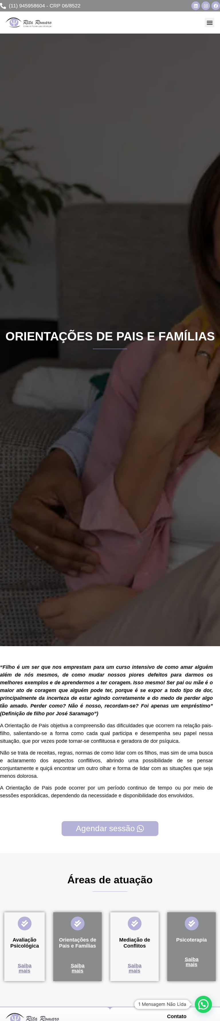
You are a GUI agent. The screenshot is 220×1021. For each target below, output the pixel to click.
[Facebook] (215, 5)
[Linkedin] (195, 5)
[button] (209, 22)
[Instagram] (205, 5)
